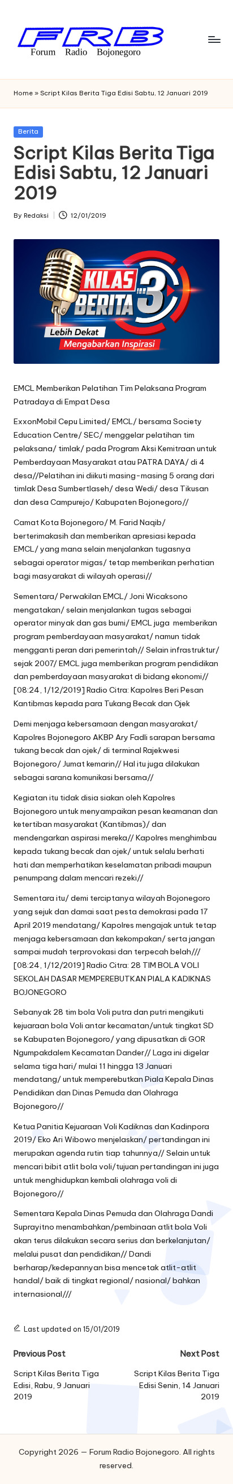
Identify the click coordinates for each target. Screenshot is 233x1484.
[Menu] (213, 39)
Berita (28, 131)
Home (23, 93)
